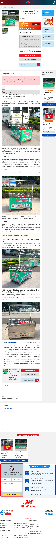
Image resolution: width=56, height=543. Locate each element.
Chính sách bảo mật (35, 529)
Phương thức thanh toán (36, 533)
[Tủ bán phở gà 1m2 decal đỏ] (49, 114)
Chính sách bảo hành (35, 526)
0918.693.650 (17, 537)
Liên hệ (31, 536)
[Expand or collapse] (2, 91)
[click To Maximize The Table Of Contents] (3, 88)
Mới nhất (6, 407)
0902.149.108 (17, 533)
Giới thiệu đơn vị (34, 524)
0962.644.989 (17, 535)
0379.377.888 (17, 523)
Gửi (38, 64)
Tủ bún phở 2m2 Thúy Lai (48, 93)
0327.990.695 (17, 525)
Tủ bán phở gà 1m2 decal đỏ (20, 235)
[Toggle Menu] (2, 2)
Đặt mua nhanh (30, 55)
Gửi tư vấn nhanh (11, 494)
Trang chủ (3, 7)
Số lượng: (22, 51)
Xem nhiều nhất (8, 408)
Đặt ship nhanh (49, 104)
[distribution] (54, 2)
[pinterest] (27, 518)
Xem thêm (8, 514)
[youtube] (30, 518)
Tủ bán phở (10, 7)
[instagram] (29, 518)
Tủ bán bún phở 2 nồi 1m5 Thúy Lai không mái (14, 371)
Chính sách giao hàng (35, 531)
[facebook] (25, 518)
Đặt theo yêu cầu (30, 59)
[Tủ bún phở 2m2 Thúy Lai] (49, 83)
